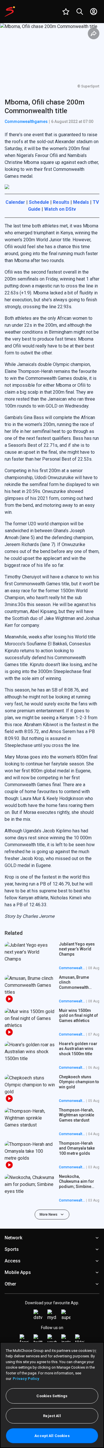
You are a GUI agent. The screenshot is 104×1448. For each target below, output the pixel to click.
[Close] (94, 1351)
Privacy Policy (26, 1378)
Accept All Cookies (51, 1436)
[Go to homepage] (10, 11)
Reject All (52, 1416)
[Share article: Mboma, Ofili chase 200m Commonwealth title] (93, 33)
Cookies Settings (51, 1396)
